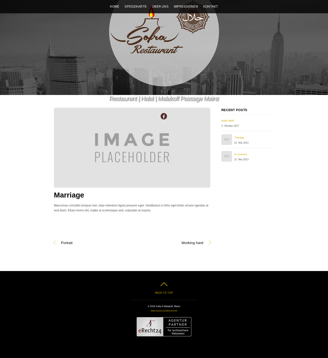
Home (114, 6)
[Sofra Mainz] (164, 86)
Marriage (69, 195)
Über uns (160, 6)
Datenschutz (170, 310)
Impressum (156, 310)
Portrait (67, 243)
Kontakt (210, 6)
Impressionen (186, 6)
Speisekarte (136, 6)
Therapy (239, 137)
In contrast (240, 154)
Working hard (170, 243)
